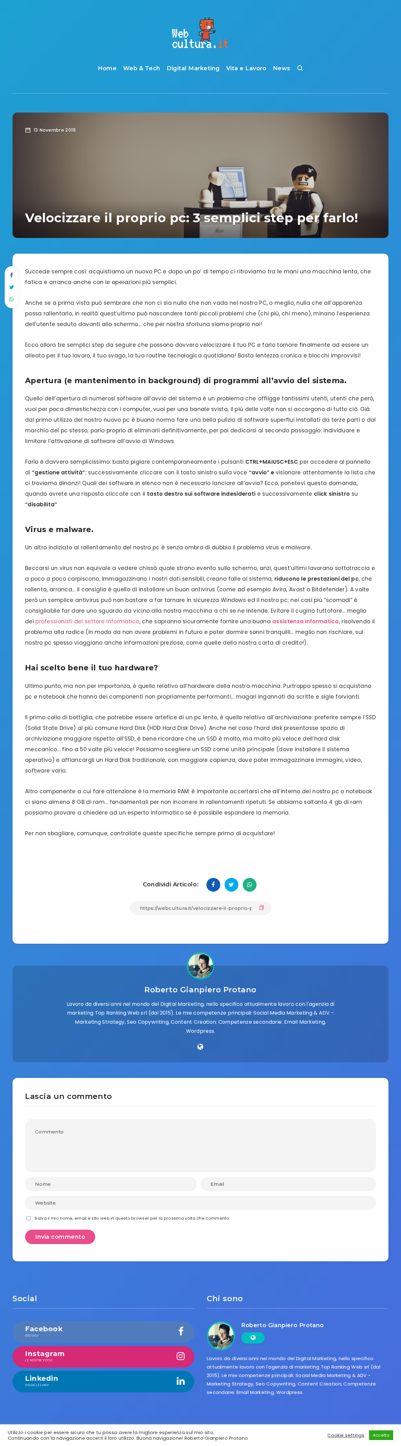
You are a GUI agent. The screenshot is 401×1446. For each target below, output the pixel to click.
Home (107, 68)
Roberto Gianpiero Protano (200, 989)
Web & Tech (141, 68)
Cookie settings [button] (345, 1435)
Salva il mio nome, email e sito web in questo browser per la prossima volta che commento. (132, 1218)
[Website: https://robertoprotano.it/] (200, 1047)
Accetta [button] (381, 1435)
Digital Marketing (193, 68)
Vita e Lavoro (246, 68)
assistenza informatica (305, 621)
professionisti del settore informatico (87, 621)
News (281, 68)
